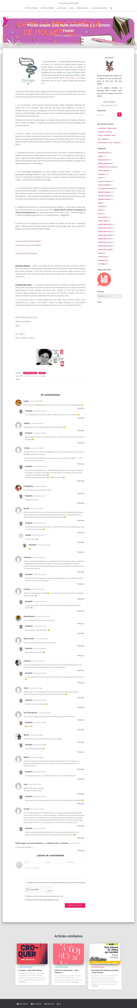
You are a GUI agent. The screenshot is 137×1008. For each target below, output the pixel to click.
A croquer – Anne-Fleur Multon (30, 970)
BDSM (21, 376)
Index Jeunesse (23, 1004)
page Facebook (23, 253)
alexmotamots (29, 616)
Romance (42, 372)
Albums (71, 8)
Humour (100, 177)
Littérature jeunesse (82, 8)
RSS (60, 1004)
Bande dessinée (61, 8)
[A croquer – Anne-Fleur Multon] (32, 953)
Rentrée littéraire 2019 (105, 246)
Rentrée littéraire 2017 (105, 239)
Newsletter (50, 1004)
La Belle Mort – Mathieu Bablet (107, 128)
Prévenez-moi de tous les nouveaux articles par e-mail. (43, 900)
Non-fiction (101, 206)
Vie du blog (101, 264)
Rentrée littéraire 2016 (105, 235)
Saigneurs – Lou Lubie (105, 132)
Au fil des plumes (30, 713)
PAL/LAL (100, 210)
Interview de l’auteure (23, 245)
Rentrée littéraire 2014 (105, 228)
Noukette (29, 411)
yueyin (26, 401)
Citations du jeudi (103, 170)
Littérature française (31, 8)
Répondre (81, 408)
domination (27, 376)
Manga (100, 203)
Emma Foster (36, 376)
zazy (25, 784)
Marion (26, 735)
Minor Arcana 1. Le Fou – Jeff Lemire (109, 142)
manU (26, 688)
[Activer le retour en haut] (133, 1004)
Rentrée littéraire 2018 (105, 242)
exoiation (43, 376)
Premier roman (103, 221)
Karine (26, 241)
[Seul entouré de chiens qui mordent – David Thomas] (104, 953)
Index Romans (37, 1004)
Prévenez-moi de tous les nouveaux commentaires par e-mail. (45, 896)
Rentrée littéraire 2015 (105, 231)
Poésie (100, 213)
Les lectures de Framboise (99, 8)
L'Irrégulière (28, 486)
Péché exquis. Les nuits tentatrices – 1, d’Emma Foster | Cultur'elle (41, 843)
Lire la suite (22, 982)
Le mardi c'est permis (104, 181)
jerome (26, 508)
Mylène (32, 241)
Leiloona (27, 661)
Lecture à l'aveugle (104, 185)
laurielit (27, 809)
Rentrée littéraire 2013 (105, 224)
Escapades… (102, 174)
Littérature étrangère (47, 8)
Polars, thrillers (103, 217)
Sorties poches (102, 256)
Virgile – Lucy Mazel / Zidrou (107, 135)
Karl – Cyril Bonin (103, 139)
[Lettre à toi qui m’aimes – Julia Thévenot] (68, 953)
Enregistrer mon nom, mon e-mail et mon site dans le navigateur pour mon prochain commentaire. (56, 882)
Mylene (26, 757)
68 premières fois (103, 152)
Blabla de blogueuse (104, 163)
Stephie (38, 241)
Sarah (49, 226)
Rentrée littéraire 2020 (105, 249)
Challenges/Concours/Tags (106, 167)
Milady (24, 317)
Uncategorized (102, 260)
